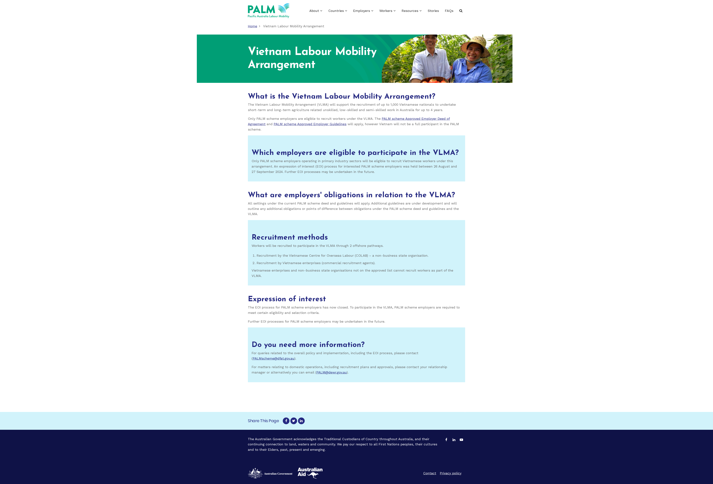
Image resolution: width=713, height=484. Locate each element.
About (314, 11)
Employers (362, 11)
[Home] (268, 10)
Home (252, 26)
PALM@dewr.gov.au (331, 372)
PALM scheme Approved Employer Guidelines (310, 124)
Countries (336, 11)
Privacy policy (450, 473)
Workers (386, 11)
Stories (433, 11)
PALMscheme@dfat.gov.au (273, 358)
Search (461, 10)
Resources (410, 11)
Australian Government (310, 473)
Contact (429, 473)
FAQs (449, 11)
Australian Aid (270, 473)
